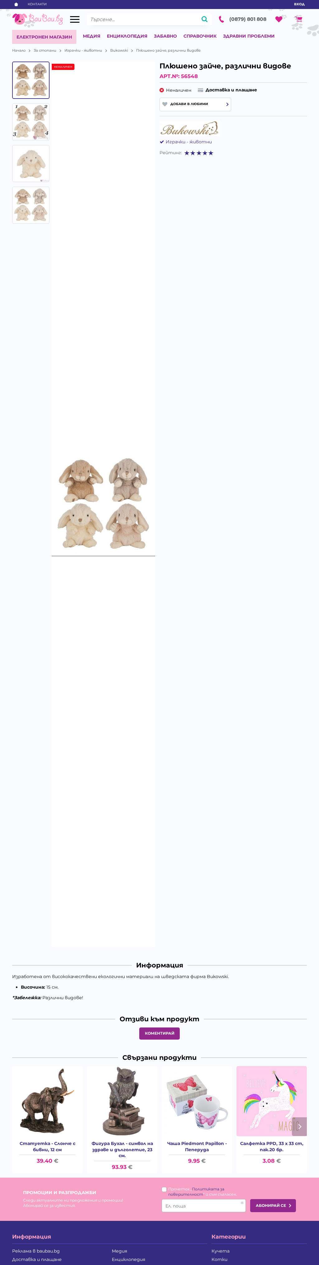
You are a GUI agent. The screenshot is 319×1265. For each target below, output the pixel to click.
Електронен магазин (44, 37)
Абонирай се (271, 1205)
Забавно (165, 36)
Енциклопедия (127, 36)
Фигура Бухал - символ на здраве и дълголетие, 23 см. (122, 1149)
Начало (19, 50)
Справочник (200, 36)
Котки (219, 1259)
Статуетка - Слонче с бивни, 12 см (47, 1146)
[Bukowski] (190, 128)
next (299, 1126)
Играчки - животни (83, 50)
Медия (91, 36)
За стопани (45, 50)
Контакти (37, 4)
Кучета (221, 1251)
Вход (299, 4)
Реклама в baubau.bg (36, 1251)
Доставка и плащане (37, 1259)
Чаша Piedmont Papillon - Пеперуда (197, 1146)
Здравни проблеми (249, 36)
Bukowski (119, 50)
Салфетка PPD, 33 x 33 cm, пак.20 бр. (271, 1146)
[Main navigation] (74, 19)
